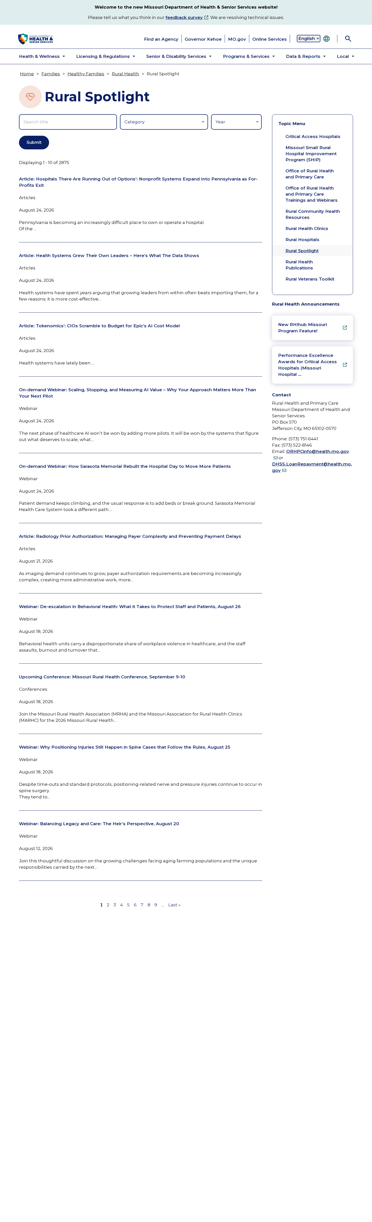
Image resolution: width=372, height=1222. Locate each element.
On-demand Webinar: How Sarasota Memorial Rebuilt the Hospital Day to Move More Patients (125, 466)
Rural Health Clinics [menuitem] (306, 228)
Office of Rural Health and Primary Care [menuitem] (309, 173)
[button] (38, 56)
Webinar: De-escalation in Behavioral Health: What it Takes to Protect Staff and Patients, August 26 (130, 606)
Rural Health (125, 73)
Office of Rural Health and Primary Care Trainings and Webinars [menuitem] (311, 194)
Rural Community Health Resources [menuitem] (312, 214)
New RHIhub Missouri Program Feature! (302, 327)
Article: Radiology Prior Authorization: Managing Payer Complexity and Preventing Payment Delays (130, 536)
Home (27, 73)
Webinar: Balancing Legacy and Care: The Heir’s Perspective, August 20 (99, 823)
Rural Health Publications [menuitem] (299, 264)
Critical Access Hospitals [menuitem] (312, 136)
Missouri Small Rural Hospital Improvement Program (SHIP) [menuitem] (311, 153)
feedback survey (184, 17)
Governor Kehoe (203, 39)
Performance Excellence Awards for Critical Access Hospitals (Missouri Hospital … (307, 365)
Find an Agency (161, 39)
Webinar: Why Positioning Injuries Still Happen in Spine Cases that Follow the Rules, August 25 (124, 747)
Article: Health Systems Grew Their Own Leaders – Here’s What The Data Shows (109, 255)
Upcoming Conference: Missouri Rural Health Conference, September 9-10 (102, 676)
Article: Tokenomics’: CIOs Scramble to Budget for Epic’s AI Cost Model (99, 325)
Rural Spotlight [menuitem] (302, 250)
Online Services (269, 39)
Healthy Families (86, 73)
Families (51, 73)
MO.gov (237, 39)
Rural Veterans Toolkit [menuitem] (309, 279)
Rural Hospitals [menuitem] (302, 239)
